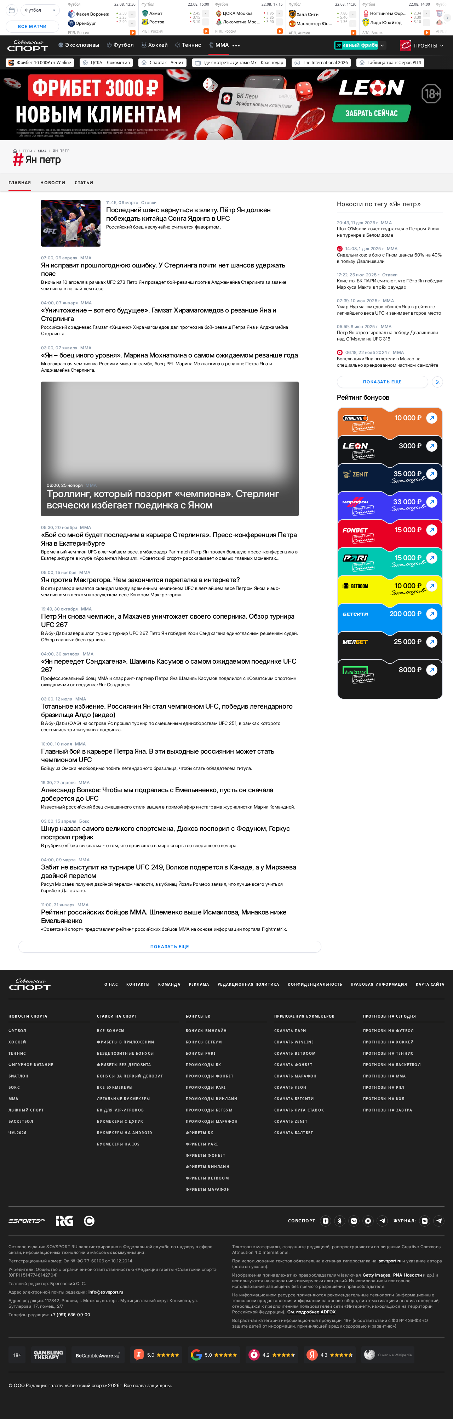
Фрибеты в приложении (125, 1042)
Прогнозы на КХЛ (384, 1098)
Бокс (14, 1087)
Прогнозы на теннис (388, 1053)
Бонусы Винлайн (206, 1030)
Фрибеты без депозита (124, 1064)
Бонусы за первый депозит (130, 1076)
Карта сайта (430, 984)
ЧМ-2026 (17, 1132)
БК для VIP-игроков (120, 1110)
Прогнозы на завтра (388, 1110)
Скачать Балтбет (293, 1132)
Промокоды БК (203, 1064)
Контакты (138, 984)
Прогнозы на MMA (384, 1076)
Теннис (17, 1053)
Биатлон (18, 1076)
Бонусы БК (198, 1016)
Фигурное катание (30, 1064)
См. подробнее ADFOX (311, 1311)
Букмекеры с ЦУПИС (120, 1121)
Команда (169, 984)
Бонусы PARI (201, 1053)
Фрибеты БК (199, 1132)
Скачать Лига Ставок (299, 1110)
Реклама (199, 984)
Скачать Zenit (291, 1121)
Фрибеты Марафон (208, 1189)
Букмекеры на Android (124, 1132)
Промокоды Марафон (212, 1121)
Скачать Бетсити (294, 1098)
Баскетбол (20, 1121)
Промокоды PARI (206, 1087)
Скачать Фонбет (293, 1064)
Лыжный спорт (26, 1110)
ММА (13, 1098)
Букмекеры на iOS (118, 1144)
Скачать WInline (294, 1042)
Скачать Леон (290, 1087)
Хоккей (17, 1042)
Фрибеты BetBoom (207, 1178)
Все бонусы (111, 1030)
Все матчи (32, 26)
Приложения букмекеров (304, 1016)
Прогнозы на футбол (388, 1030)
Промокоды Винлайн (211, 1098)
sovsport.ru (390, 1260)
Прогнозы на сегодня (390, 1016)
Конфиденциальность (315, 984)
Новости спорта (27, 1016)
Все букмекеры (115, 1087)
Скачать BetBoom (295, 1053)
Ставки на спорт (117, 1016)
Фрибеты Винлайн (208, 1166)
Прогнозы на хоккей (388, 1042)
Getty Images (376, 1275)
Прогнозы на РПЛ (384, 1087)
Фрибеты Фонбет (206, 1155)
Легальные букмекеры (123, 1098)
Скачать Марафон (295, 1076)
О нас (111, 984)
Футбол (17, 1030)
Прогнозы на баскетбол (392, 1064)
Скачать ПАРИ (290, 1030)
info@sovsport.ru (105, 1292)
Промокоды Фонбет (210, 1076)
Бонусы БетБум (204, 1042)
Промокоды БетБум (209, 1110)
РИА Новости (407, 1275)
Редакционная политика (248, 984)
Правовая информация (379, 984)
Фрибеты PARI (202, 1144)
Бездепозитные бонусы (125, 1053)
